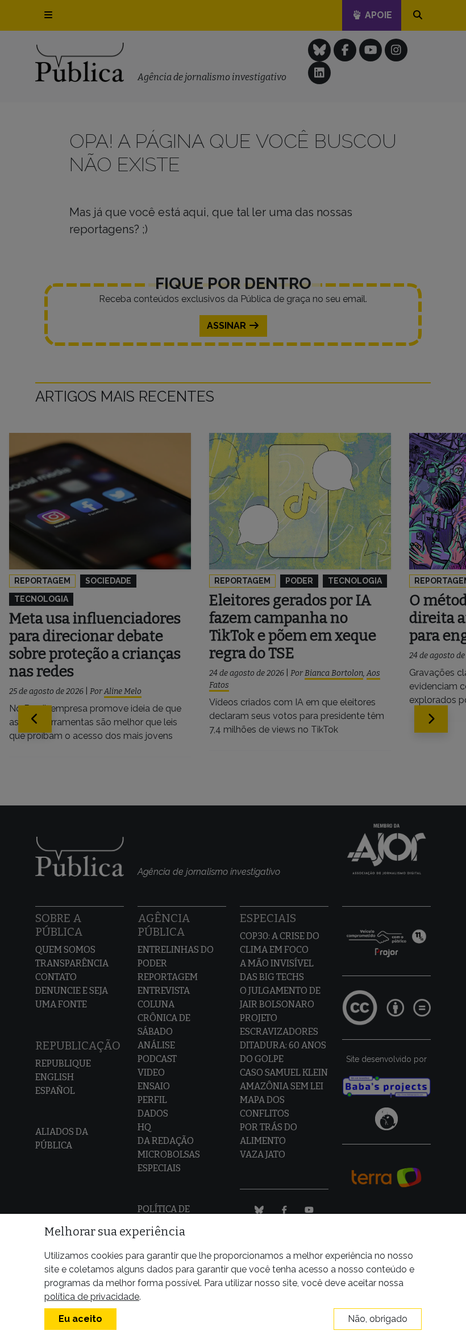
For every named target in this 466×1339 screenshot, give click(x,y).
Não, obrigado (377, 1318)
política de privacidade (91, 1296)
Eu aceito (80, 1318)
